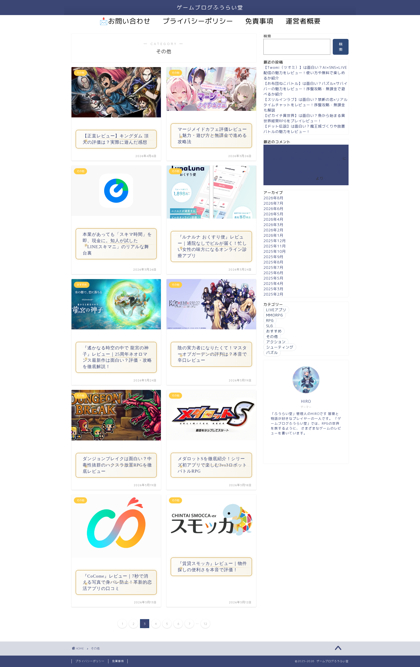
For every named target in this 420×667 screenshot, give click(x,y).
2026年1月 (273, 235)
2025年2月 (273, 294)
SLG (269, 325)
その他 (272, 336)
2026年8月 (273, 198)
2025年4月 (273, 283)
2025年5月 (273, 278)
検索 (267, 36)
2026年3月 (273, 224)
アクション (276, 341)
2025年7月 (273, 267)
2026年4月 (273, 219)
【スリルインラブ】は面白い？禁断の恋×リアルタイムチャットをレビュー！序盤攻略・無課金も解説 (305, 105)
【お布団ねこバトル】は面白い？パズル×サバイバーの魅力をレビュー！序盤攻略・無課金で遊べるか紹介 (305, 89)
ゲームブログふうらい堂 (210, 7)
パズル (272, 352)
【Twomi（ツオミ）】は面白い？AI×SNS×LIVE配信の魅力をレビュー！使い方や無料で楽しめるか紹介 (305, 73)
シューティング (279, 347)
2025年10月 (274, 251)
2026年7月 (273, 203)
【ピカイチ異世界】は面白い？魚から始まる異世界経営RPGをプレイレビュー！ (304, 118)
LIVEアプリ (276, 309)
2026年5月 (273, 214)
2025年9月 (273, 256)
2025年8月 (273, 262)
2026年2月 (273, 230)
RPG (270, 320)
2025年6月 (273, 272)
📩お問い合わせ (124, 21)
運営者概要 (303, 21)
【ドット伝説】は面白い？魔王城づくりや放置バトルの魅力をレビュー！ (304, 129)
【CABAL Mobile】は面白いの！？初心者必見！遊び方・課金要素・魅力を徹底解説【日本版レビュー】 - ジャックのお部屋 (306, 171)
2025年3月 (273, 288)
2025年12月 (274, 240)
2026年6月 (273, 208)
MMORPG (274, 315)
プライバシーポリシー (198, 21)
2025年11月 (274, 246)
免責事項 (259, 21)
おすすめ (274, 331)
